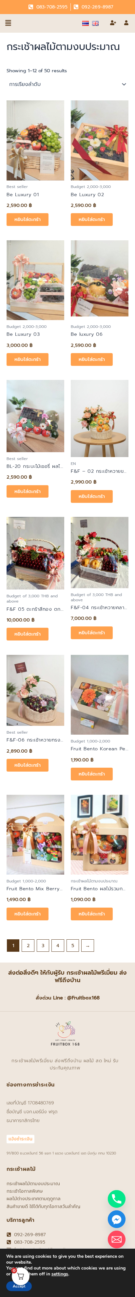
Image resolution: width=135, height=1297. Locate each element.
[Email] (116, 1239)
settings (59, 1274)
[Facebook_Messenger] (116, 1219)
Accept (19, 1286)
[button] (8, 23)
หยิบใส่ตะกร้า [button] (27, 219)
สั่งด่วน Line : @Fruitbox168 (68, 997)
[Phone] (116, 1199)
